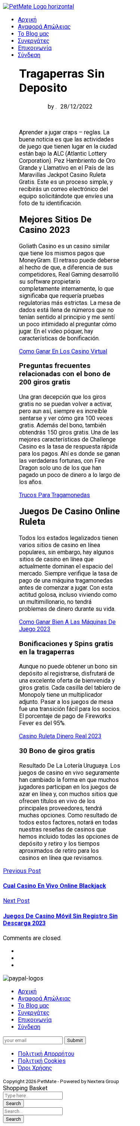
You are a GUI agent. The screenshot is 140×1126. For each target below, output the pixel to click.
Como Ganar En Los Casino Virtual (63, 351)
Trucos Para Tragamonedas (54, 495)
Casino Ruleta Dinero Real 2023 (60, 736)
